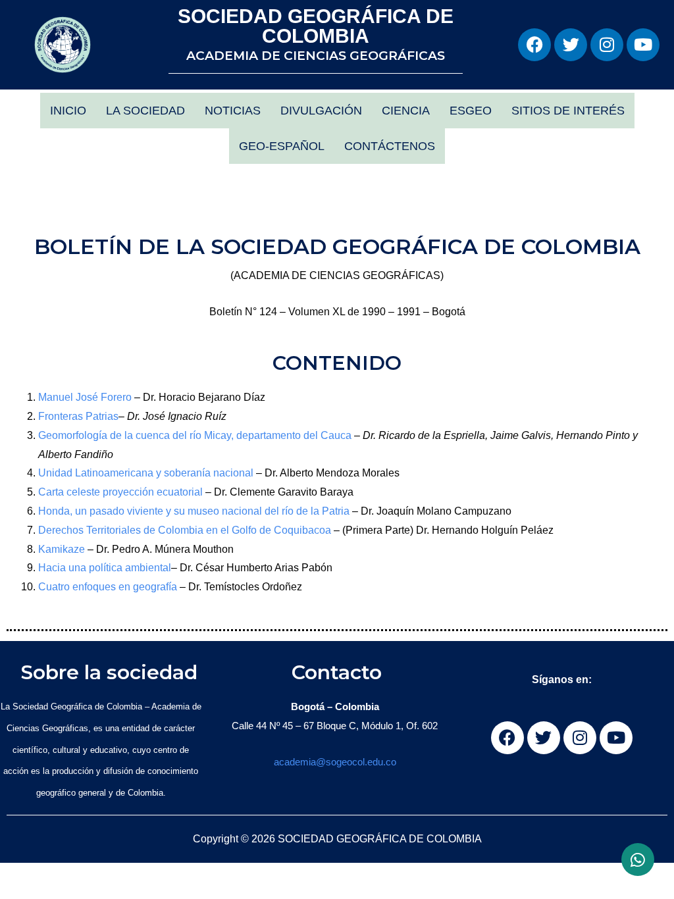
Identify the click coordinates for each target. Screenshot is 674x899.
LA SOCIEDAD (145, 110)
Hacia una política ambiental (104, 567)
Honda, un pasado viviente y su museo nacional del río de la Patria (195, 511)
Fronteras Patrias (78, 416)
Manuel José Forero (86, 397)
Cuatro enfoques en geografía (109, 586)
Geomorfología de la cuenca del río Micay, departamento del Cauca (196, 435)
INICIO (68, 110)
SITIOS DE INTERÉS (568, 110)
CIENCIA (406, 110)
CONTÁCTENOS (389, 146)
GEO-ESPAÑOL (281, 146)
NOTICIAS (233, 110)
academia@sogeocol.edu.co (335, 761)
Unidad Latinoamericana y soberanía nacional (147, 472)
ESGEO (471, 110)
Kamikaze (63, 549)
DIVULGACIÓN (321, 110)
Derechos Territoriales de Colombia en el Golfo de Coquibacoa (186, 530)
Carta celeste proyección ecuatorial (121, 492)
